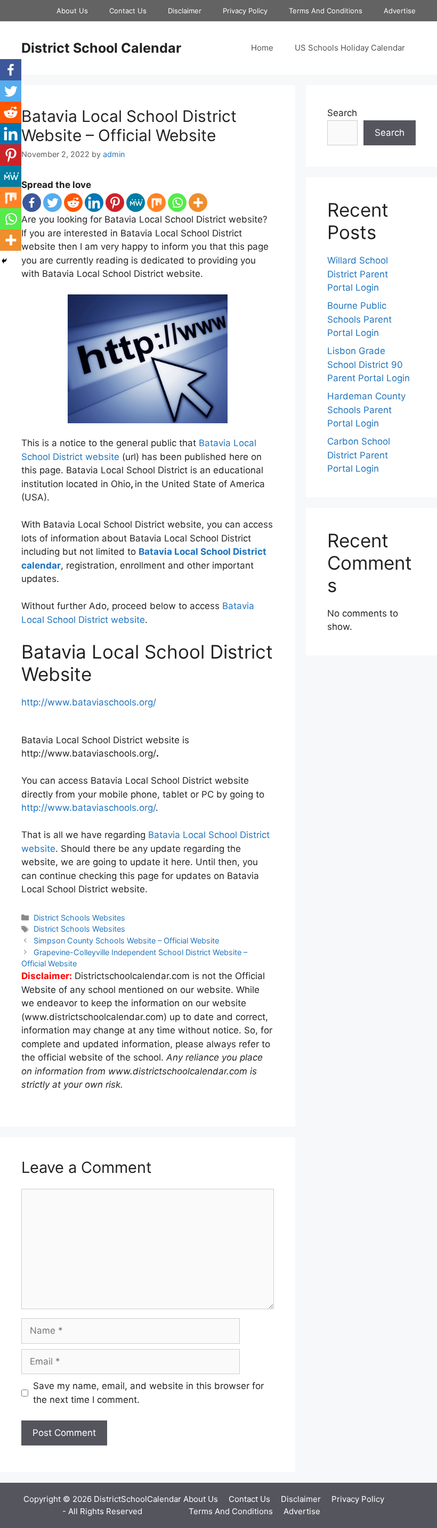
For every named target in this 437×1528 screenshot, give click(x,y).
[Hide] (4, 261)
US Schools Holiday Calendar (350, 48)
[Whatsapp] (177, 202)
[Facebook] (31, 202)
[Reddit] (73, 202)
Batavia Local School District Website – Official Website (129, 125)
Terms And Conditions (325, 10)
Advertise (400, 10)
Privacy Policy (245, 10)
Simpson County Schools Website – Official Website (126, 940)
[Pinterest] (115, 202)
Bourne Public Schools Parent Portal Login (359, 319)
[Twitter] (52, 202)
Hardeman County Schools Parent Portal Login (366, 410)
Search (342, 113)
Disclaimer (184, 10)
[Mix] (156, 202)
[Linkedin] (94, 202)
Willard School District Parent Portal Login (357, 274)
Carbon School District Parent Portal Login (358, 455)
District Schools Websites (79, 917)
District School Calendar (101, 48)
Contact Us (128, 10)
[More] (198, 202)
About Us (72, 10)
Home (262, 48)
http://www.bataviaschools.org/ (88, 702)
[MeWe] (135, 202)
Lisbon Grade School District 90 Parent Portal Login (368, 364)
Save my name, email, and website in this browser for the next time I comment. (148, 1393)
